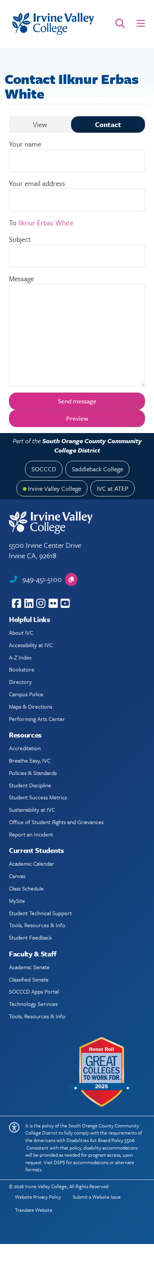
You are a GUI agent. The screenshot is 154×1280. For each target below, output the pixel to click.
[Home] (53, 24)
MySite (17, 900)
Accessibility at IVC (31, 645)
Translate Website (33, 1210)
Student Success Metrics (38, 797)
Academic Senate (29, 967)
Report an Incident (31, 834)
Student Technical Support (40, 913)
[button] (141, 23)
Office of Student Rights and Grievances (56, 822)
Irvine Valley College (54, 488)
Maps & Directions (30, 706)
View (40, 124)
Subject (20, 239)
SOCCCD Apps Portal (34, 991)
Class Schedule (26, 888)
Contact (108, 124)
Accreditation (25, 748)
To (12, 222)
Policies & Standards (33, 773)
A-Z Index (20, 657)
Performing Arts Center (37, 719)
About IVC (21, 632)
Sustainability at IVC (32, 809)
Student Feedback (30, 937)
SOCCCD (43, 469)
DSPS (59, 1162)
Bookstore (21, 669)
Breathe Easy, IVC (29, 760)
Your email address (37, 183)
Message (21, 278)
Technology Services (33, 1004)
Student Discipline (30, 785)
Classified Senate (29, 979)
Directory (20, 681)
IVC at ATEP (112, 488)
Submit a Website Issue (97, 1197)
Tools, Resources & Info (37, 925)
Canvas (17, 876)
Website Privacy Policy (38, 1197)
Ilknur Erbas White (45, 222)
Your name (25, 144)
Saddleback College (97, 469)
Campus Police (26, 694)
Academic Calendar (31, 863)
